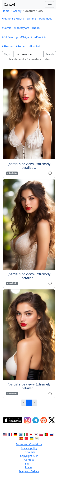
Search (50, 54)
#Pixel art (7, 46)
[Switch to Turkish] (26, 438)
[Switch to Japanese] (31, 434)
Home (5, 11)
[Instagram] (27, 420)
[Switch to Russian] (51, 434)
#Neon (35, 28)
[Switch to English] (5, 434)
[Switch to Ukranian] (32, 438)
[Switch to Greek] (21, 434)
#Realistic (35, 46)
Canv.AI (9, 4)
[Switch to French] (10, 434)
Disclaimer (29, 452)
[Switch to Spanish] (21, 438)
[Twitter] (51, 420)
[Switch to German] (15, 434)
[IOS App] (12, 420)
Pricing (29, 467)
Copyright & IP (29, 456)
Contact (29, 459)
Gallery (17, 11)
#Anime (31, 18)
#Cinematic (45, 18)
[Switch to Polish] (41, 434)
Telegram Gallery (29, 471)
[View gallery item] (50, 173)
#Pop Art (21, 46)
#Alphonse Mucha (13, 18)
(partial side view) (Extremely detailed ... (29, 166)
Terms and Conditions (29, 444)
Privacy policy (29, 448)
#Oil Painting (10, 37)
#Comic (6, 28)
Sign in (29, 463)
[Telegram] (35, 420)
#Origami (26, 37)
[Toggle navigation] (49, 4)
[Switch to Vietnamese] (37, 438)
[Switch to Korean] (36, 434)
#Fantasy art (21, 28)
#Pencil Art (41, 37)
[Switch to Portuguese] (46, 434)
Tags (7, 54)
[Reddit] (43, 420)
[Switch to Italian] (26, 434)
